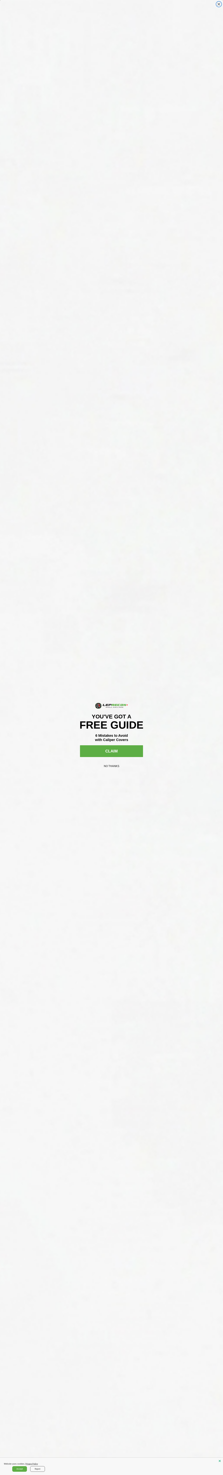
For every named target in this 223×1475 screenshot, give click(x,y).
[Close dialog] (219, 4)
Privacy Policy (31, 1463)
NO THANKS (111, 766)
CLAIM (111, 751)
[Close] (219, 1461)
